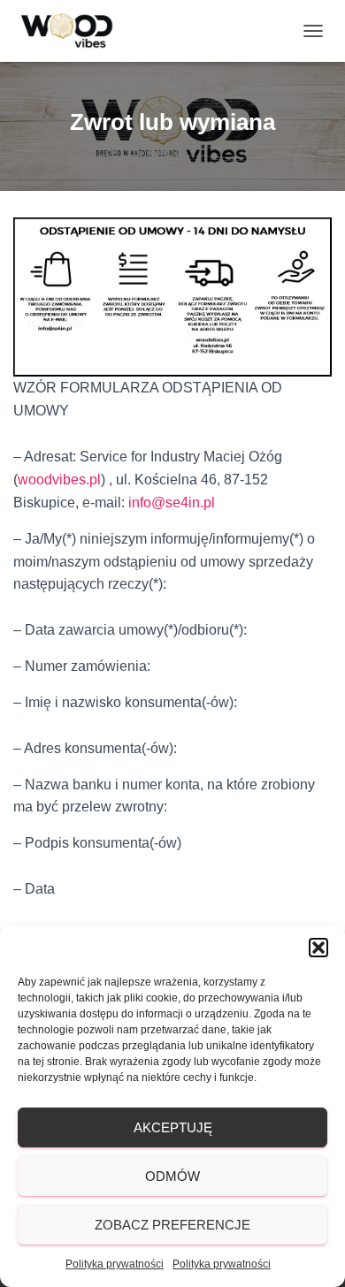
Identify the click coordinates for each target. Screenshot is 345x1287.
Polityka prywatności (114, 1264)
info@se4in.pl (171, 502)
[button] (318, 947)
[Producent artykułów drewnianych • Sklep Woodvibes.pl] (74, 31)
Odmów (172, 1176)
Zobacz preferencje (172, 1224)
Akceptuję (173, 1127)
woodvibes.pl (59, 479)
